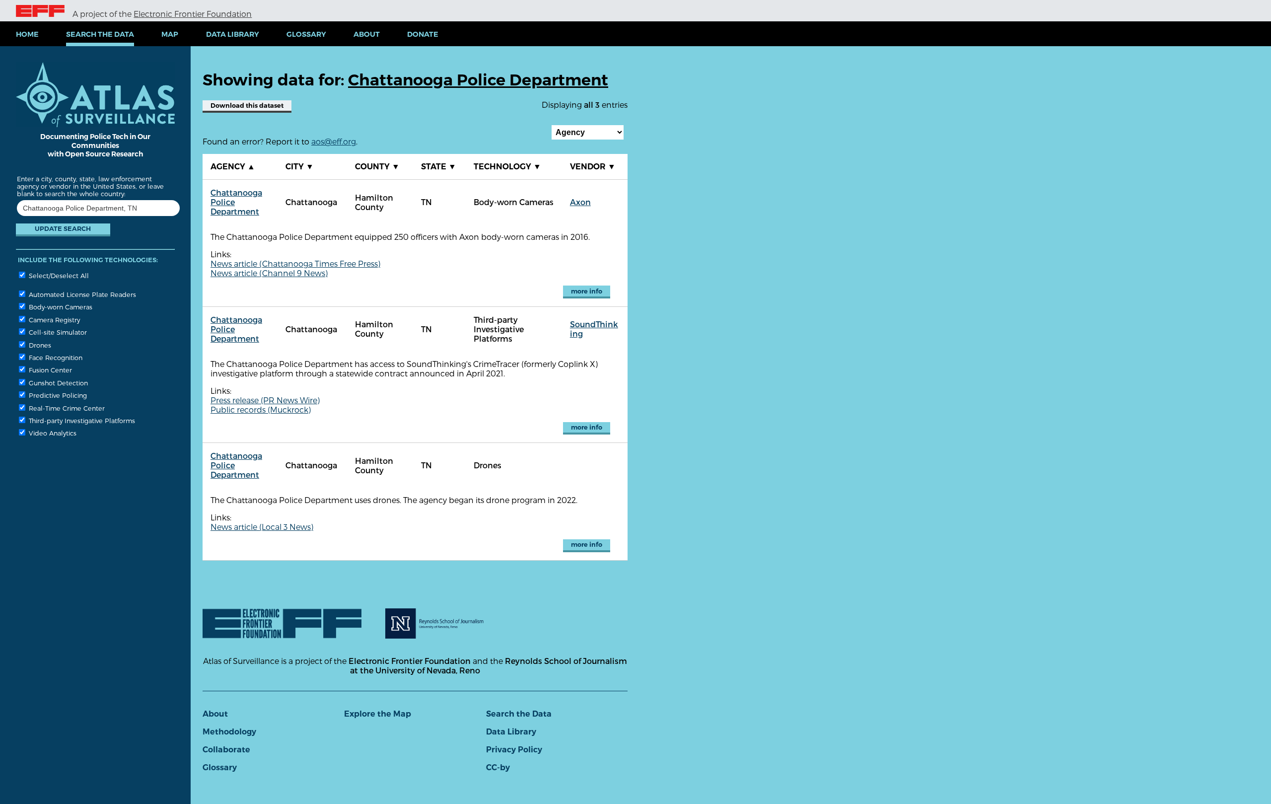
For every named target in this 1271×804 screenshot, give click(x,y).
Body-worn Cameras (59, 306)
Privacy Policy (514, 749)
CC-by (498, 767)
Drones (39, 345)
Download (247, 105)
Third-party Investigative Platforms (81, 420)
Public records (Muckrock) (261, 409)
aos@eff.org (333, 141)
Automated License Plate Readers (81, 294)
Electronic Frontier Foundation (193, 13)
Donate (422, 34)
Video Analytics (51, 433)
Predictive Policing (57, 395)
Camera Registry (53, 319)
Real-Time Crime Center (66, 408)
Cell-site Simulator (57, 332)
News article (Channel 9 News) (269, 273)
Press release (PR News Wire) (265, 400)
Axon (580, 202)
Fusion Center (49, 369)
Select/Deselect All (58, 275)
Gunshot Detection (57, 382)
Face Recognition (54, 357)
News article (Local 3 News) (262, 526)
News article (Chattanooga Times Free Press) (295, 263)
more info (586, 291)
